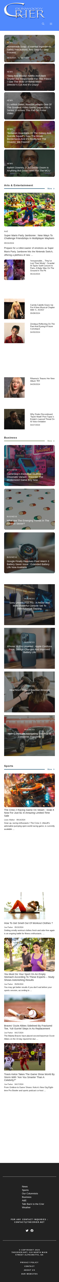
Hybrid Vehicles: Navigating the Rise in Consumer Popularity (29, 735)
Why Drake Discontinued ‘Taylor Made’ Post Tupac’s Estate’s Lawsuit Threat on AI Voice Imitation (42, 418)
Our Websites (29, 1274)
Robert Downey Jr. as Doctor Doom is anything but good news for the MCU (28, 169)
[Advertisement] (42, 285)
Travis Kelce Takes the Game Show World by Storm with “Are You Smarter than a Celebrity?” (29, 1077)
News (10, 43)
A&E (6, 231)
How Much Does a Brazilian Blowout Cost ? (29, 691)
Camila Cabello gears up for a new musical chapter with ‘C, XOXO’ (42, 307)
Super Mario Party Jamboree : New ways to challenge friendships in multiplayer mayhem (29, 237)
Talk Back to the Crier (33, 1204)
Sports (25, 1190)
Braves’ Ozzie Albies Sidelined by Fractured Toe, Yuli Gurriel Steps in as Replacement (28, 1027)
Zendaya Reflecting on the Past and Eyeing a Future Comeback (42, 326)
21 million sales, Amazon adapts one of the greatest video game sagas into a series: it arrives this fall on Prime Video (29, 109)
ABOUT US (29, 1270)
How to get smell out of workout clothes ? (28, 923)
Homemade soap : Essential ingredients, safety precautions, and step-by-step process (29, 49)
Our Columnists (30, 1193)
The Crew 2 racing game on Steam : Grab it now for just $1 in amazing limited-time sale (29, 813)
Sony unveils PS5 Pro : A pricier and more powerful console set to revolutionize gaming (29, 605)
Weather (26, 1207)
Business (12, 470)
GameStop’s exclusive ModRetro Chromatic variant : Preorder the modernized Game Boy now (25, 477)
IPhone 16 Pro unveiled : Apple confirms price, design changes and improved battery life (29, 649)
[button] (43, 24)
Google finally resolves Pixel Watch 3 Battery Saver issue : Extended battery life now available (28, 564)
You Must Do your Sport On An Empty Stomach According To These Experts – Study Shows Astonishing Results (29, 977)
